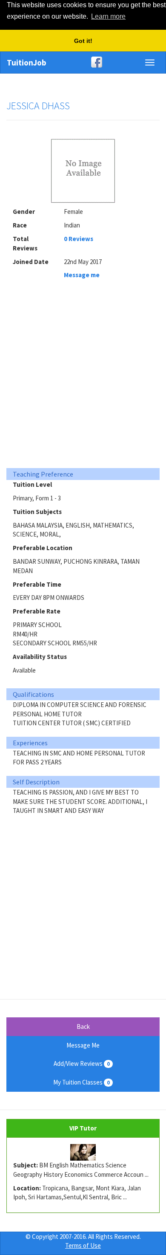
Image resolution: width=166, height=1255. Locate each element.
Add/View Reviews (82, 1063)
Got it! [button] (83, 40)
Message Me (83, 1045)
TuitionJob (26, 62)
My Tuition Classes (81, 1082)
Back (83, 1026)
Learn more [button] (108, 16)
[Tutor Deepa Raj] (83, 1152)
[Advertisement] (83, 376)
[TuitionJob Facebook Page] (83, 62)
